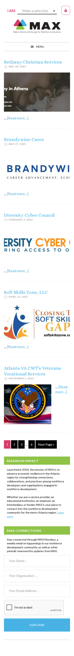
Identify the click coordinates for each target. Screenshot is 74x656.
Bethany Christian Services (33, 62)
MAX (37, 26)
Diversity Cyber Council (29, 215)
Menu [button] (40, 46)
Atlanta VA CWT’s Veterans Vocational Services (32, 371)
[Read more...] (17, 118)
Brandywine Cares (24, 139)
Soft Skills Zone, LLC (26, 292)
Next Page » (46, 445)
